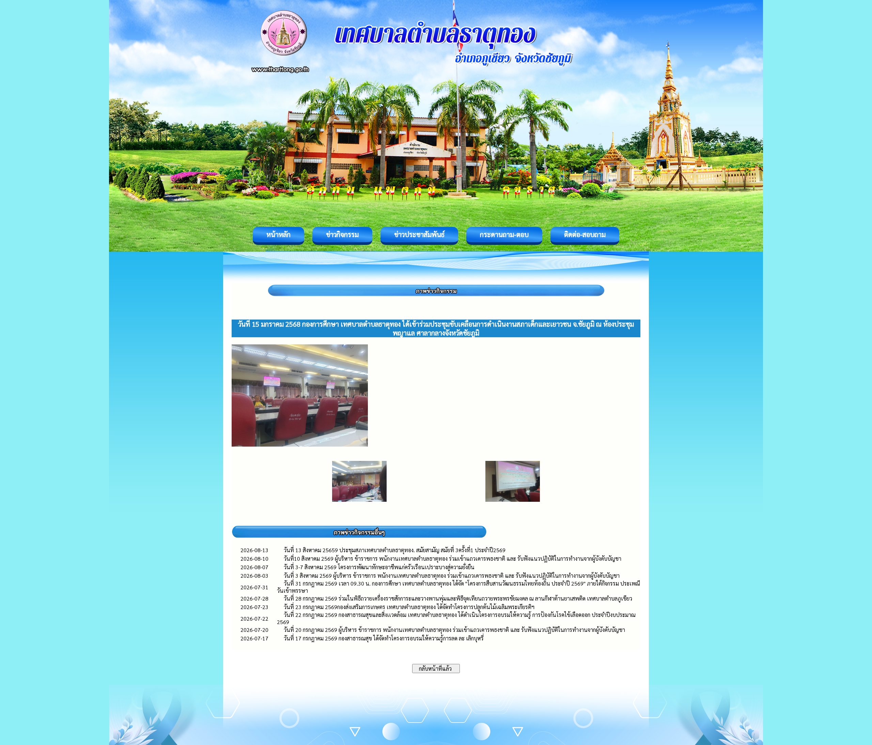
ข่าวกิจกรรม (342, 234)
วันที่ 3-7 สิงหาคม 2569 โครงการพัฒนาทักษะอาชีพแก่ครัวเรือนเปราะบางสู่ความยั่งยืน (379, 567)
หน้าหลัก (278, 234)
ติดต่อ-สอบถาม (585, 234)
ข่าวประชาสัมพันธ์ (419, 234)
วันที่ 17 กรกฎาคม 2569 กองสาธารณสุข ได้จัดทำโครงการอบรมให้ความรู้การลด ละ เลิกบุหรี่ (384, 638)
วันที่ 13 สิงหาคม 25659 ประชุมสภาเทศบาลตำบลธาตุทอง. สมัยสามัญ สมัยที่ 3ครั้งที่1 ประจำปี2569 (394, 550)
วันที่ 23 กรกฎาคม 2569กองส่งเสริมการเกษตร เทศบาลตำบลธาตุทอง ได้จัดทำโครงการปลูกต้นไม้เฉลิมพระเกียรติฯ (409, 606)
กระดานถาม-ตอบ (504, 234)
